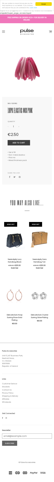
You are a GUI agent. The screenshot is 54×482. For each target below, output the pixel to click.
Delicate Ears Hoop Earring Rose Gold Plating (14, 317)
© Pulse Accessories (27, 462)
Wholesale (6, 402)
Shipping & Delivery (10, 396)
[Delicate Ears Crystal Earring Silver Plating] (39, 295)
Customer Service (9, 383)
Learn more (33, 7)
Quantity (11, 121)
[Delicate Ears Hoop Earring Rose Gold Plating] (14, 295)
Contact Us (7, 390)
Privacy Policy (7, 393)
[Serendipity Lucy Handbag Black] (14, 239)
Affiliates (5, 399)
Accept (43, 4)
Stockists (6, 387)
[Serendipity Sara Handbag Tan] (39, 239)
